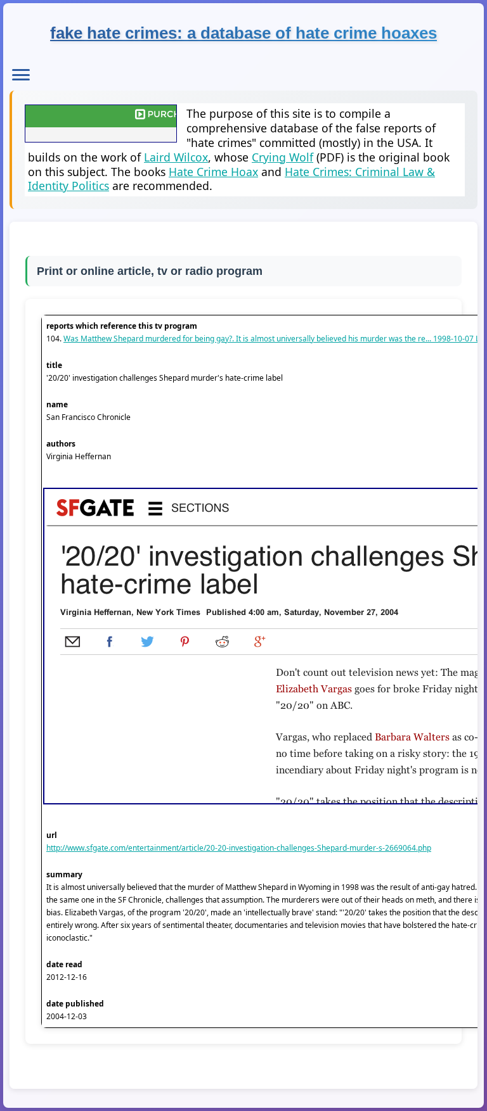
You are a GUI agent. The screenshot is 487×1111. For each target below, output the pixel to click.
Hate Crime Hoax (213, 171)
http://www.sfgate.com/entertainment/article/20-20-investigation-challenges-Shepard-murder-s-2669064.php (238, 847)
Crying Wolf (282, 157)
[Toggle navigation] (21, 74)
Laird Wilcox (176, 157)
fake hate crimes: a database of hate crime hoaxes (243, 33)
